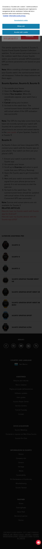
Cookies (5, 16)
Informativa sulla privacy (17, 16)
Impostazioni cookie (21, 20)
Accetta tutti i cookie (21, 32)
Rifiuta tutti (21, 26)
